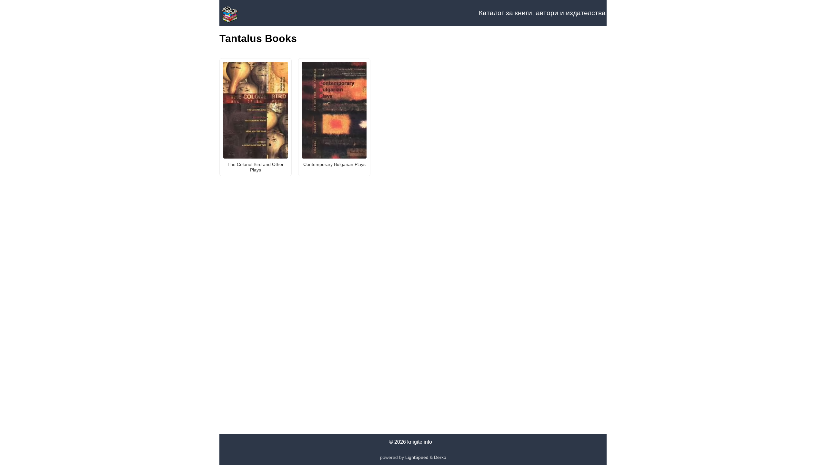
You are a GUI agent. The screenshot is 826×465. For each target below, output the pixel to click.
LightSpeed (416, 457)
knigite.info (419, 442)
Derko (440, 457)
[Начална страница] (251, 13)
